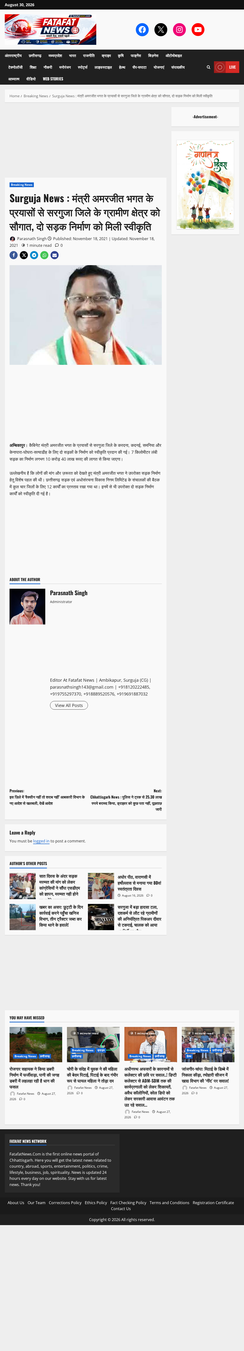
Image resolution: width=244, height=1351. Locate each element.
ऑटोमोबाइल (174, 55)
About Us (16, 1202)
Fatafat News (25, 1094)
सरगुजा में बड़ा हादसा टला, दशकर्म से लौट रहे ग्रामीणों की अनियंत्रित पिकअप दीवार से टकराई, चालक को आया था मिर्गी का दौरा (101, 917)
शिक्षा (33, 67)
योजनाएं (159, 67)
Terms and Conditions (169, 1202)
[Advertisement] (86, 142)
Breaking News (21, 185)
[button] (208, 67)
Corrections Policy (65, 1202)
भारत (72, 55)
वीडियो (31, 79)
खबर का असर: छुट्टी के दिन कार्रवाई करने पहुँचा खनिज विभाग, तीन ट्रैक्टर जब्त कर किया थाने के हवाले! (23, 917)
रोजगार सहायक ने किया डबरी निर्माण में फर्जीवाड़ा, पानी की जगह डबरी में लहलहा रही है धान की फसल (34, 1078)
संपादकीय (178, 67)
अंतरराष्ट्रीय (13, 55)
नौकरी (48, 67)
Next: (126, 800)
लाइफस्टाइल (103, 67)
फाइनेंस (136, 55)
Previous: (47, 797)
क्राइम (106, 55)
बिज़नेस (153, 55)
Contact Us (121, 1208)
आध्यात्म (13, 79)
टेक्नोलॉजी (15, 67)
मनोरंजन (65, 67)
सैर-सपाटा (139, 67)
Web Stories (53, 79)
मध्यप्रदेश (55, 55)
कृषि (121, 55)
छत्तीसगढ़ (35, 55)
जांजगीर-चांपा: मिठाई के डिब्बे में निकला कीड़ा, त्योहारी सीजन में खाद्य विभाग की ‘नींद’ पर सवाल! (205, 1075)
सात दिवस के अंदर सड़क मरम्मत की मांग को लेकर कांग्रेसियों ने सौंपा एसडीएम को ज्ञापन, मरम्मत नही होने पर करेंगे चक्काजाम (23, 886)
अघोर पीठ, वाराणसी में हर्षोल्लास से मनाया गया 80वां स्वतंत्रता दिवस (101, 886)
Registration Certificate (213, 1202)
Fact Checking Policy (128, 1202)
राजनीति (89, 55)
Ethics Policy (96, 1202)
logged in (41, 841)
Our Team (37, 1202)
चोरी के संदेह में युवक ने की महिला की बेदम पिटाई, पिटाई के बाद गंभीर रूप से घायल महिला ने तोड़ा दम (92, 1075)
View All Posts (69, 705)
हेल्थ (122, 67)
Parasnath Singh (31, 238)
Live (232, 67)
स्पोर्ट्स (82, 67)
